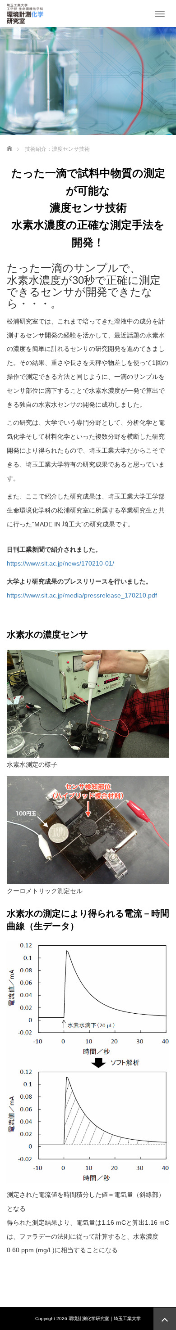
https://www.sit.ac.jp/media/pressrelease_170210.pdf (82, 595)
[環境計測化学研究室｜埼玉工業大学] (25, 13)
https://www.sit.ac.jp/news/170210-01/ (60, 563)
